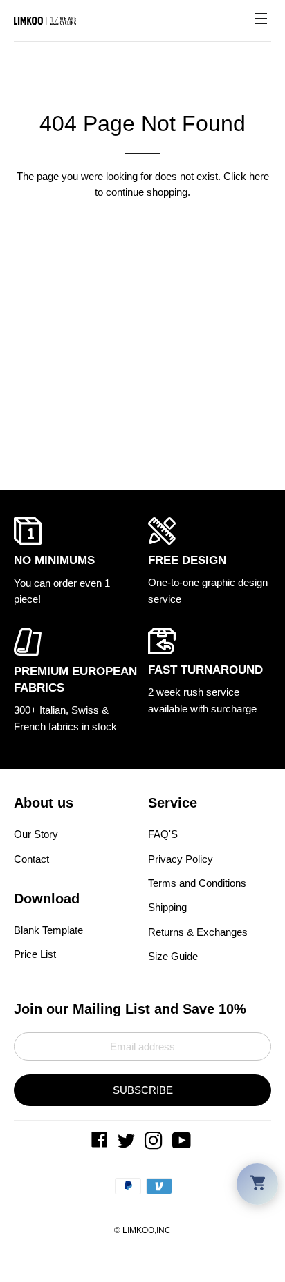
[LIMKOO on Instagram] (155, 1144)
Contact (31, 859)
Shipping (167, 907)
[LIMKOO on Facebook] (101, 1144)
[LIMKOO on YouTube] (183, 1144)
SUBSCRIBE (143, 1090)
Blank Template (48, 929)
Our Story (36, 834)
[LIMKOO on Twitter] (128, 1144)
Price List (35, 954)
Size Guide (173, 956)
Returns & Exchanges (198, 932)
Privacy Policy (180, 859)
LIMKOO (138, 1230)
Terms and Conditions (197, 883)
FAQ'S (163, 834)
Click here (246, 176)
